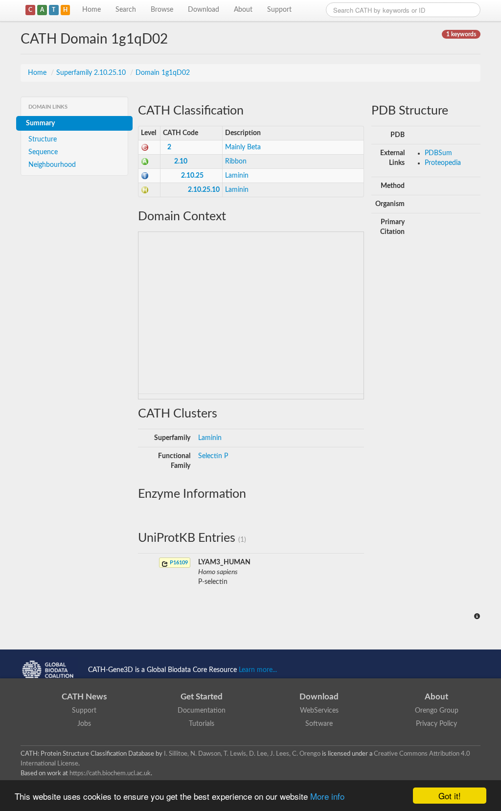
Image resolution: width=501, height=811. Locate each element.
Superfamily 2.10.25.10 (92, 73)
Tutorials (201, 723)
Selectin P (213, 456)
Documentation (202, 710)
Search (125, 9)
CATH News (84, 697)
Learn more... (258, 670)
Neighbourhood (52, 165)
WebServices (319, 710)
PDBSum (438, 153)
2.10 (180, 161)
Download (203, 9)
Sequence (43, 152)
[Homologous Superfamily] (145, 189)
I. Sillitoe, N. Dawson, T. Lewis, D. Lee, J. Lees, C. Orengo (242, 754)
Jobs (84, 723)
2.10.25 (192, 175)
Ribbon (236, 161)
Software (319, 723)
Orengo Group (436, 710)
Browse (162, 9)
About (243, 9)
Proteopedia (443, 163)
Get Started (202, 697)
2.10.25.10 (204, 189)
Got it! (449, 795)
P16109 (178, 562)
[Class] (145, 147)
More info (327, 796)
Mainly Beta (243, 147)
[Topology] (145, 175)
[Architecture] (145, 161)
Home (91, 9)
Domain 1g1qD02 (163, 73)
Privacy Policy (436, 723)
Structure (42, 139)
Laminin (237, 175)
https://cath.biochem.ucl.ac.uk (110, 773)
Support (279, 9)
